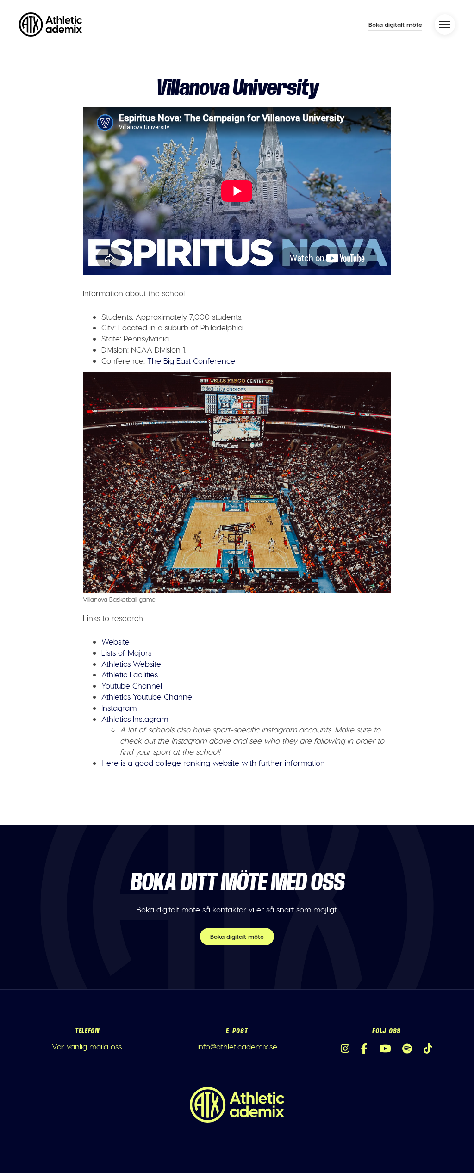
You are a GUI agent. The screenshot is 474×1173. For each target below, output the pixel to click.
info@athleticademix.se (237, 1046)
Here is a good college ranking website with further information (213, 762)
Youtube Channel (131, 685)
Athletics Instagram (134, 718)
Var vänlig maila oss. (87, 1046)
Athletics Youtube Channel (147, 696)
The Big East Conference (191, 360)
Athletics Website (131, 663)
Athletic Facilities (129, 674)
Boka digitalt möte (395, 24)
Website (115, 641)
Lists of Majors (126, 652)
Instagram (119, 707)
